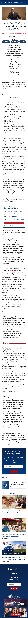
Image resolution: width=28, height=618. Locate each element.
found (3, 167)
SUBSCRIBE (14, 471)
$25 (5, 219)
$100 (14, 219)
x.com (24, 41)
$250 (18, 219)
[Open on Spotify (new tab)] (25, 482)
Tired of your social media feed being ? (14, 452)
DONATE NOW (14, 223)
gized (15, 270)
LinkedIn (16, 41)
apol (11, 270)
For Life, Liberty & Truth (15, 3)
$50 (9, 219)
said (8, 234)
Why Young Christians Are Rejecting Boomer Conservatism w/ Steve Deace (17, 483)
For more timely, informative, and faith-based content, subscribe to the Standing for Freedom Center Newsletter (14, 460)
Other (22, 219)
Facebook (7, 41)
